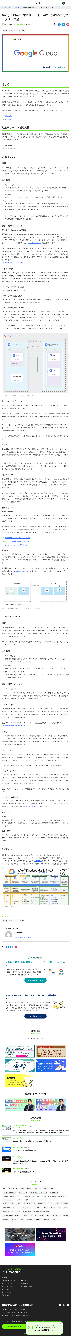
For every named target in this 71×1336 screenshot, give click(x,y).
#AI (38, 1196)
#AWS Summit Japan (8, 1196)
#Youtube (50, 1204)
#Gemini (46, 1188)
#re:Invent (37, 1188)
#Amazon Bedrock (28, 1196)
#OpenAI (38, 1219)
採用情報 (23, 1309)
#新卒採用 (44, 1208)
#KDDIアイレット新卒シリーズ (38, 1192)
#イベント (34, 1200)
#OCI (59, 1208)
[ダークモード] (63, 3)
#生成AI (29, 1188)
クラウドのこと (6, 1289)
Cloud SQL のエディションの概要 (13, 263)
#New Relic (30, 1219)
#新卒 (18, 1204)
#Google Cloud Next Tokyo (41, 1211)
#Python (65, 1215)
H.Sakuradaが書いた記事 (22, 937)
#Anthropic (15, 1219)
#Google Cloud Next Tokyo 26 (11, 1215)
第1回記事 (8, 116)
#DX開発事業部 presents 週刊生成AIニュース (54, 1196)
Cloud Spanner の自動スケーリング (14, 725)
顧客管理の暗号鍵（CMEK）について (17, 538)
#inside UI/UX (54, 1192)
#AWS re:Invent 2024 (8, 1204)
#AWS (4, 1188)
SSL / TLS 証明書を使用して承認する (17, 541)
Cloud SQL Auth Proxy (21, 571)
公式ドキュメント (30, 806)
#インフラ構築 (20, 30)
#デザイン (19, 1200)
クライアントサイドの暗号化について (17, 545)
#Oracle (41, 1215)
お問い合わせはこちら (35, 980)
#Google (52, 1208)
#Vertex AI (6, 1211)
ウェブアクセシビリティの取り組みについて (15, 1316)
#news (22, 1188)
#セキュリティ (23, 1192)
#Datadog (25, 1215)
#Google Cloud (7, 30)
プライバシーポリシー (8, 1312)
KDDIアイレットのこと (8, 1280)
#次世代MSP (6, 1208)
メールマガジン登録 (27, 1286)
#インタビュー (16, 1211)
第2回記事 (8, 119)
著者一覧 (23, 1280)
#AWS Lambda (27, 1211)
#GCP (65, 1208)
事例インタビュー (7, 1292)
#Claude (33, 1215)
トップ (4, 8)
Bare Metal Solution (34, 243)
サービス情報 (14, 1309)
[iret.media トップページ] (11, 1273)
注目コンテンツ (6, 1295)
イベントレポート (7, 1283)
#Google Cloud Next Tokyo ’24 (30, 1208)
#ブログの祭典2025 (8, 1200)
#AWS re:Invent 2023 (62, 1204)
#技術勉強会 (41, 1204)
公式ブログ (38, 861)
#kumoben (16, 1208)
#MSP (53, 1188)
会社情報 (4, 1309)
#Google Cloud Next (29, 1204)
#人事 (18, 1196)
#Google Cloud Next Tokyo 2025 (49, 1200)
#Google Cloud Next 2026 (53, 1215)
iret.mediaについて (26, 1283)
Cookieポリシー (22, 1312)
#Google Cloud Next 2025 (51, 1219)
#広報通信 (5, 1219)
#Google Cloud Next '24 (9, 1192)
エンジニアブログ (14, 8)
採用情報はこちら (35, 1016)
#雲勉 (26, 1200)
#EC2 (22, 1219)
